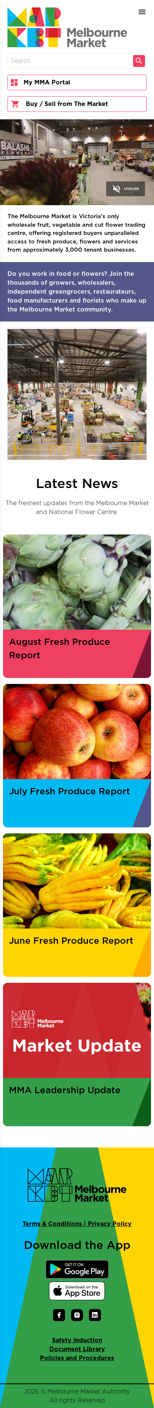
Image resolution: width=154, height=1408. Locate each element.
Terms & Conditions (52, 1224)
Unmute (125, 189)
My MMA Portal (47, 82)
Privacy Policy (110, 1224)
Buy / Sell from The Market (67, 104)
